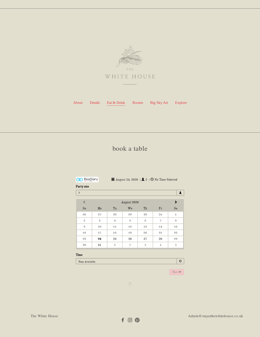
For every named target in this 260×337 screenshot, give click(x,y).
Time (79, 255)
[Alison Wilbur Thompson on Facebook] (122, 320)
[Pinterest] (137, 320)
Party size (82, 186)
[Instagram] (130, 320)
